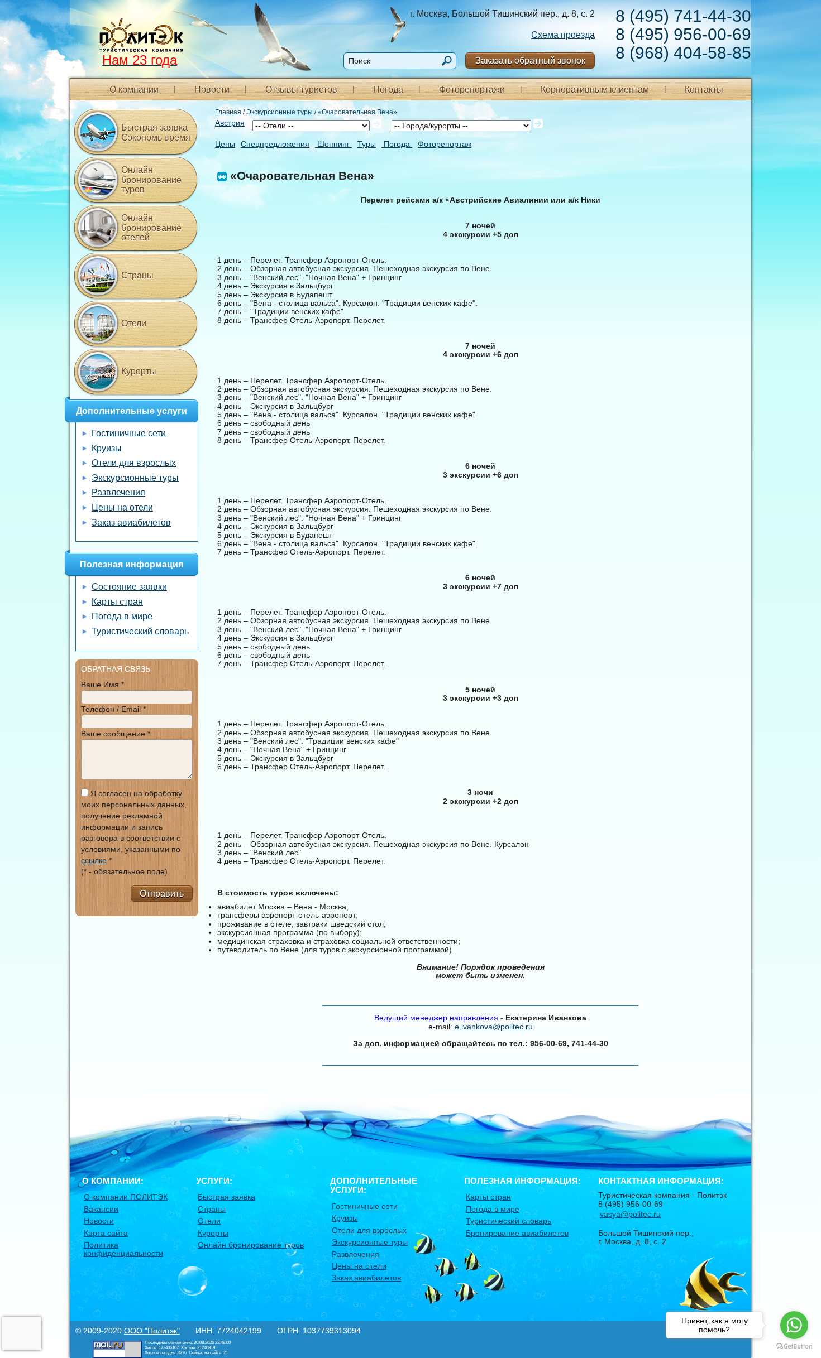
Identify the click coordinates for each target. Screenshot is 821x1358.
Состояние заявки (129, 586)
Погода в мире (122, 616)
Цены (225, 144)
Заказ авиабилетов (131, 522)
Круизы (107, 448)
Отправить (162, 893)
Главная (228, 112)
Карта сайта (106, 1233)
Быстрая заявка (226, 1196)
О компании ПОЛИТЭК (126, 1196)
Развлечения (118, 492)
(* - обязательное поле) (124, 871)
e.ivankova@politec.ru (494, 1026)
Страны (137, 275)
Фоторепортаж (444, 144)
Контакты (704, 89)
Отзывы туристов (301, 89)
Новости (212, 89)
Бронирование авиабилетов (517, 1233)
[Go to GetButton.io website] (794, 1346)
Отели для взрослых (134, 463)
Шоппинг (333, 144)
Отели (133, 323)
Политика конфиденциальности (123, 1249)
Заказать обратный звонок (530, 60)
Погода (388, 89)
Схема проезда (563, 35)
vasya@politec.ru (630, 1214)
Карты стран (117, 601)
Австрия (230, 122)
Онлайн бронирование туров (151, 179)
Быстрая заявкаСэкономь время (155, 132)
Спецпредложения (275, 144)
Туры (366, 144)
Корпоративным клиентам (595, 89)
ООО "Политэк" (152, 1330)
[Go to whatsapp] (794, 1325)
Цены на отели (122, 507)
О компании (134, 89)
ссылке (94, 860)
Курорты (138, 371)
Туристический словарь (140, 631)
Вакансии (101, 1209)
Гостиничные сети (129, 433)
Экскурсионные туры (279, 112)
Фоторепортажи (472, 89)
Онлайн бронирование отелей (151, 227)
